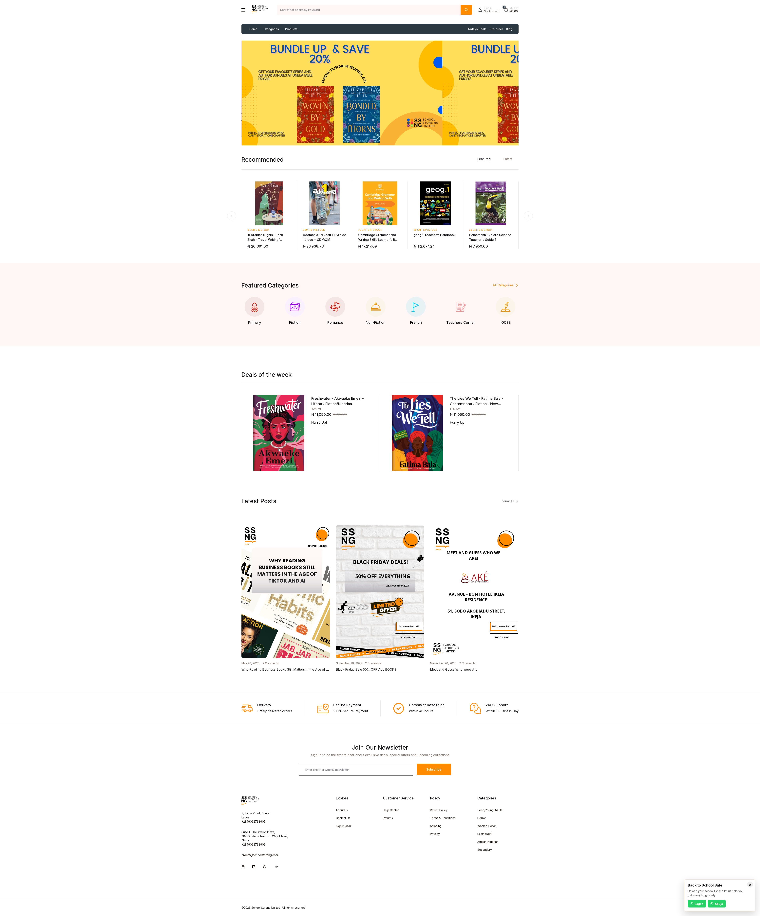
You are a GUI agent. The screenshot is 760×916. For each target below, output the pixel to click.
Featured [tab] (484, 159)
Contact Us (343, 818)
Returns (388, 818)
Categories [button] (271, 29)
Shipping (436, 826)
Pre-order (496, 29)
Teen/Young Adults (489, 810)
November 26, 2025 (349, 663)
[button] (243, 10)
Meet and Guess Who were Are (454, 669)
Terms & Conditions (442, 818)
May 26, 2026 (250, 663)
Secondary (484, 849)
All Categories (503, 285)
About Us (342, 810)
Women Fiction (487, 826)
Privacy (435, 833)
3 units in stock (258, 229)
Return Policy (438, 810)
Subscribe (433, 769)
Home (253, 29)
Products (291, 29)
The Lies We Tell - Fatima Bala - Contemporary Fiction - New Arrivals (476, 403)
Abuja (719, 904)
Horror (481, 818)
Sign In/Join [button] (343, 826)
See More (272, 96)
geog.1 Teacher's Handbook (435, 235)
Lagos (699, 904)
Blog (509, 29)
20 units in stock (425, 229)
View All (508, 501)
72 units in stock (370, 229)
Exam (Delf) (485, 833)
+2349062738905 (253, 821)
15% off (316, 409)
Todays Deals (476, 29)
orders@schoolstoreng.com (259, 855)
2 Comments (271, 663)
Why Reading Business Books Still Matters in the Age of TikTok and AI (294, 669)
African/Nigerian (487, 841)
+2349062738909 (253, 844)
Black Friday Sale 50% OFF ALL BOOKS (366, 669)
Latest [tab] (507, 159)
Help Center (391, 810)
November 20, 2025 (443, 663)
